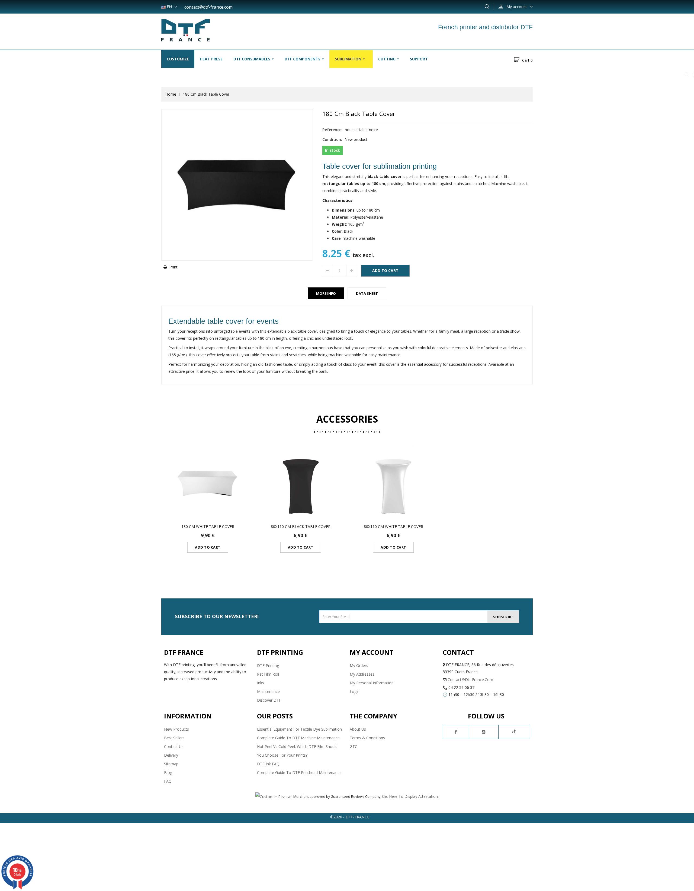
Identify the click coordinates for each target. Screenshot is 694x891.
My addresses (362, 674)
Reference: (332, 129)
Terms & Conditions (367, 737)
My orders (359, 665)
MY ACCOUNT (372, 652)
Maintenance (268, 691)
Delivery (171, 755)
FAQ (168, 781)
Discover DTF (269, 700)
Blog (168, 772)
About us (358, 729)
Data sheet (367, 293)
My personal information (372, 682)
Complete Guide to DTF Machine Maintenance (298, 737)
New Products (176, 729)
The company (373, 715)
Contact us (174, 746)
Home (170, 94)
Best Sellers (174, 737)
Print (173, 267)
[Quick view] (207, 483)
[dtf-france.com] (185, 29)
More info (326, 293)
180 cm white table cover (207, 526)
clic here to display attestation (410, 796)
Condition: (332, 139)
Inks (260, 682)
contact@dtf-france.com (208, 7)
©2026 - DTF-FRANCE (349, 816)
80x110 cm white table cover (393, 526)
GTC (353, 746)
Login (354, 691)
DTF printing (268, 665)
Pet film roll (268, 674)
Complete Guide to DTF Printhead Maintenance (299, 772)
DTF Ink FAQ (268, 763)
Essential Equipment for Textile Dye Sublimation (299, 729)
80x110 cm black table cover (300, 526)
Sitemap (171, 763)
